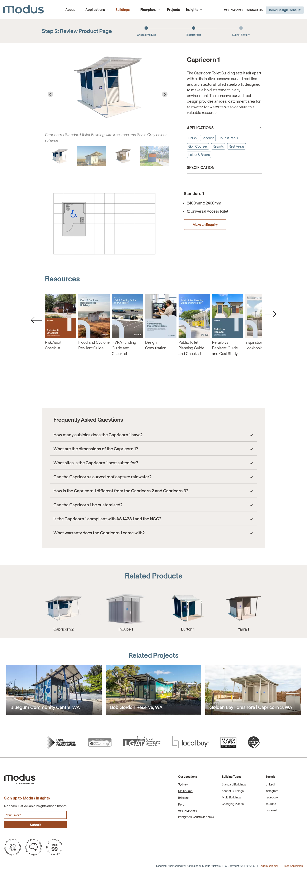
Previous (36, 320)
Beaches (208, 138)
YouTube (270, 804)
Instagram (271, 791)
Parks (192, 138)
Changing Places (233, 804)
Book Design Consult (285, 10)
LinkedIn (270, 784)
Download (60, 315)
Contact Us (254, 10)
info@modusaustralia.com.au (197, 817)
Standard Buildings (234, 784)
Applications (95, 9)
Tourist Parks (228, 138)
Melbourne (185, 791)
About (70, 9)
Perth (181, 804)
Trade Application (293, 865)
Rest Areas (236, 146)
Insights (192, 9)
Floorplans (148, 9)
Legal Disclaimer (269, 865)
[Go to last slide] (50, 94)
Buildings (122, 9)
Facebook (271, 797)
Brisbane (183, 797)
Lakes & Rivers (199, 155)
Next (270, 314)
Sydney (183, 784)
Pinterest (271, 810)
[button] (59, 156)
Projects (173, 9)
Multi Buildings (231, 797)
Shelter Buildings (233, 791)
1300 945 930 (233, 10)
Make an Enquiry (104, 224)
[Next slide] (164, 94)
